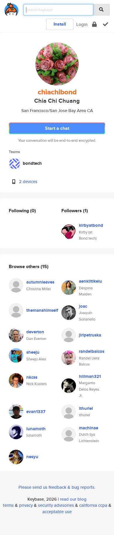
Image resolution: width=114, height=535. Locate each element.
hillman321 (90, 376)
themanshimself (42, 310)
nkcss (31, 377)
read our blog (73, 499)
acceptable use (57, 512)
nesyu (32, 456)
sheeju (32, 352)
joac (83, 306)
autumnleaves (40, 282)
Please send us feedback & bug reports (56, 487)
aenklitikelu (90, 281)
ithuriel (86, 408)
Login (81, 24)
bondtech (32, 163)
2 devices (28, 181)
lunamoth (36, 429)
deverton (35, 332)
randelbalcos (91, 351)
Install (59, 24)
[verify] (105, 24)
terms (8, 505)
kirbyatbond (91, 225)
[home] (11, 8)
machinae (88, 428)
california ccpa (93, 505)
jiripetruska (90, 335)
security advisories (56, 505)
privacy (26, 505)
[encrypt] (94, 24)
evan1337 (35, 411)
